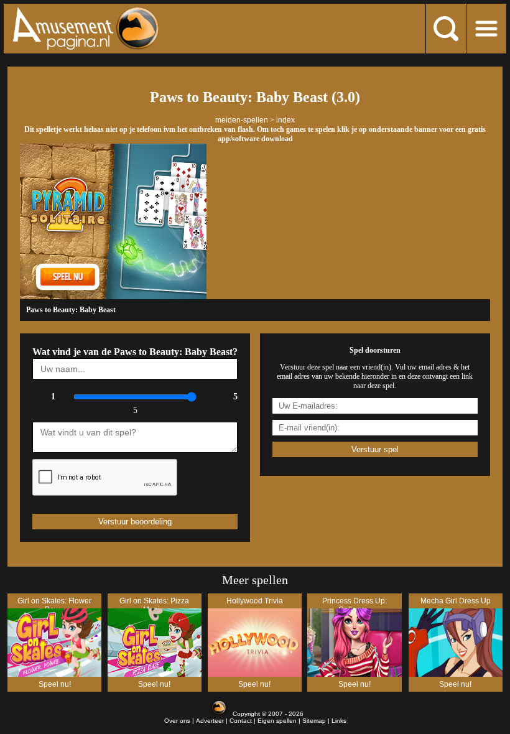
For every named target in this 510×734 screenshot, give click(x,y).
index (285, 120)
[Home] (117, 28)
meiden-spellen (241, 120)
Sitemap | (317, 720)
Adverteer (210, 720)
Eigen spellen (277, 720)
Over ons (177, 720)
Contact (241, 720)
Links (339, 720)
